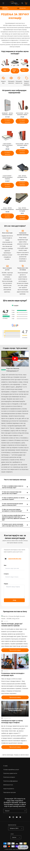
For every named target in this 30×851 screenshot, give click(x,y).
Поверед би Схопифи (20, 849)
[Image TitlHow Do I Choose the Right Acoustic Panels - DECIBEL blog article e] (15, 617)
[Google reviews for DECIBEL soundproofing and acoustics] (15, 334)
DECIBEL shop (12, 849)
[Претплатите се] (25, 811)
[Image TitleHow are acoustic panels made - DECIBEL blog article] (15, 709)
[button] (3, 3)
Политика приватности (10, 773)
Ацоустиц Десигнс (8, 788)
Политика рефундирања (10, 781)
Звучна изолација (7, 755)
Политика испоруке (9, 777)
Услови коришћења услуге (11, 769)
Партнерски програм (9, 792)
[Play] (15, 359)
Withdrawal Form (8, 785)
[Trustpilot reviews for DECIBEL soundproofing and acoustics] (15, 314)
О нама (5, 765)
